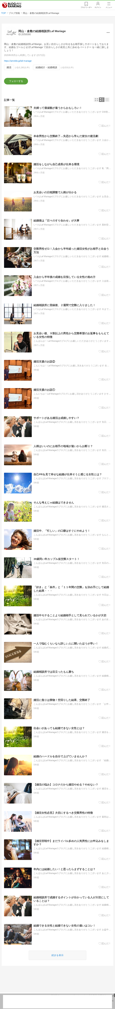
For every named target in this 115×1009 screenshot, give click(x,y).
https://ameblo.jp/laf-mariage (18, 61)
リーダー (86, 7)
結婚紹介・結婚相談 (46, 67)
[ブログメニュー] (108, 32)
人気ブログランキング (11, 5)
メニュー (109, 7)
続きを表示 (57, 955)
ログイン (98, 7)
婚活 (9, 67)
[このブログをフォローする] (16, 81)
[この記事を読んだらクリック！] (105, 126)
